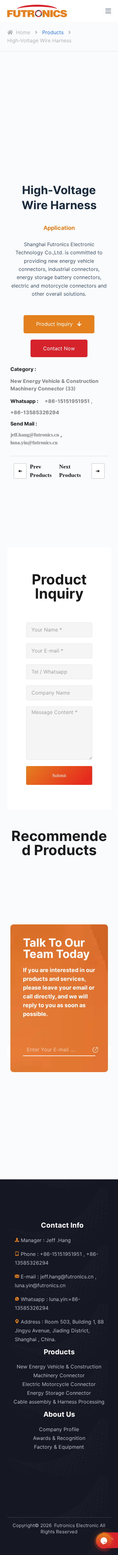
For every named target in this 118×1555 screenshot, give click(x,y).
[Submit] (94, 1051)
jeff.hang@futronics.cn (34, 434)
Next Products (70, 470)
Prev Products (41, 470)
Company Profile (59, 1429)
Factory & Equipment (59, 1447)
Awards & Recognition (59, 1438)
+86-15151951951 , (69, 401)
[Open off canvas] (108, 11)
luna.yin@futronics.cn (34, 442)
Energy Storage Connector (59, 1393)
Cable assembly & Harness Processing (59, 1402)
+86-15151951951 (61, 1254)
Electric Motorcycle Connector (59, 1384)
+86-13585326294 (34, 412)
